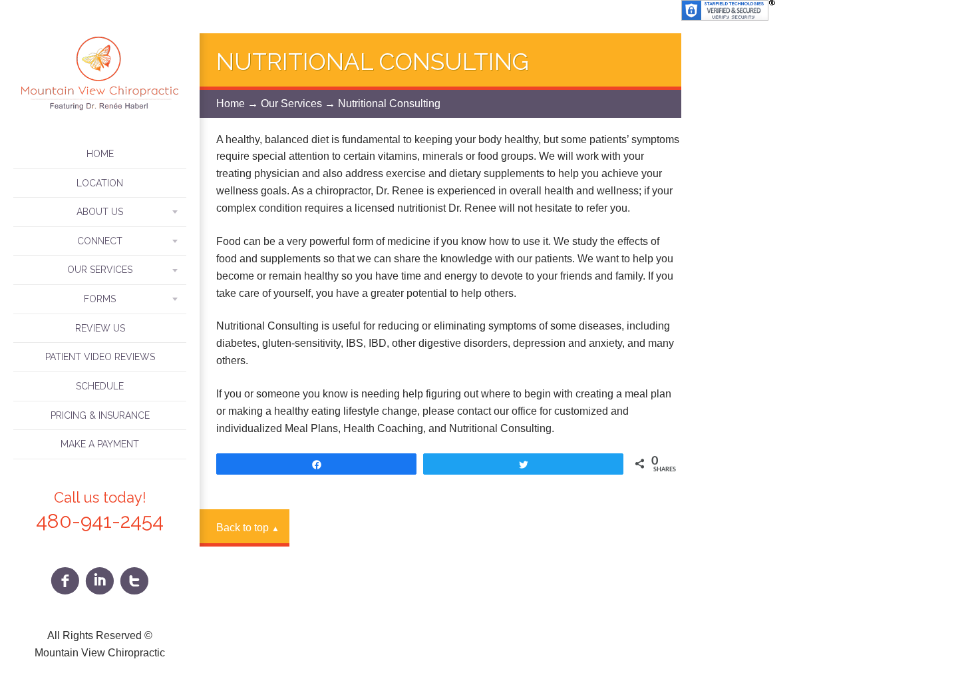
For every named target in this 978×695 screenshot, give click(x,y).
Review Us (100, 328)
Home (100, 153)
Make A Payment (100, 444)
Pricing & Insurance (100, 415)
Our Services (291, 103)
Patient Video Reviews (100, 356)
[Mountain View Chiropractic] (100, 110)
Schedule (100, 386)
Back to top (247, 527)
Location (100, 183)
